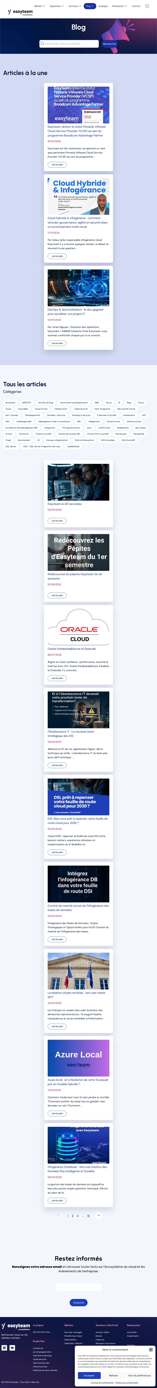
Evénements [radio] (129, 415)
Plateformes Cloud (73, 1336)
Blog (88, 6)
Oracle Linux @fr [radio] (44, 434)
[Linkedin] (4, 1348)
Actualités (132, 1332)
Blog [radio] (129, 402)
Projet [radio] (8, 440)
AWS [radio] (97, 402)
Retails (99, 1336)
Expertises (55, 6)
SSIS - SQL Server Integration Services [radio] (41, 446)
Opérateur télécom (73, 1343)
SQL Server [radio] (11, 446)
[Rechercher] (147, 6)
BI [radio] (119, 402)
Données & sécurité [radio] (81, 415)
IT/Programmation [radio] (71, 428)
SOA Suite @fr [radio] (128, 440)
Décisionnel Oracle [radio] (126, 409)
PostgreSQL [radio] (139, 434)
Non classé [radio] (141, 428)
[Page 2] (97, 1216)
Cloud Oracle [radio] (41, 409)
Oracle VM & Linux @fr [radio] (98, 434)
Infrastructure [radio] (113, 421)
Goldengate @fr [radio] (24, 421)
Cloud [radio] (141, 402)
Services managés (73, 1332)
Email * (78, 1280)
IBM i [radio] (79, 421)
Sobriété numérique (42, 1356)
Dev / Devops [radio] (12, 415)
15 (88, 1216)
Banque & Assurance (105, 1343)
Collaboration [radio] (60, 409)
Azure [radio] (109, 402)
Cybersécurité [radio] (81, 409)
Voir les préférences (139, 1375)
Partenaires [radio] (121, 434)
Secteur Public (102, 1332)
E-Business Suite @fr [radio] (107, 415)
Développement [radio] (32, 415)
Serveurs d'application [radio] (57, 440)
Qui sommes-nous (41, 1332)
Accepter (89, 1375)
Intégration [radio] (49, 428)
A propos (103, 6)
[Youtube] (12, 1348)
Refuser (113, 1375)
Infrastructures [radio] (134, 421)
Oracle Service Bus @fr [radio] (69, 434)
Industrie (100, 1339)
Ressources (118, 6)
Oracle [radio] (9, 434)
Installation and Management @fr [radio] (22, 428)
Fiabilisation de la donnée (45, 1370)
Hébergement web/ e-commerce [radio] (54, 421)
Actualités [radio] (10, 402)
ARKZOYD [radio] (26, 402)
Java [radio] (89, 428)
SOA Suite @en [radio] (108, 440)
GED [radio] (8, 421)
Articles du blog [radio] (45, 402)
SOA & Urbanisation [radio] (84, 440)
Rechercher (109, 43)
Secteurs (73, 6)
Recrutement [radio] (24, 440)
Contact (136, 6)
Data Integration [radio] (102, 409)
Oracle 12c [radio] (24, 434)
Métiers (38, 6)
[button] (150, 1349)
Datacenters (70, 1339)
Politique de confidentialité (102, 1382)
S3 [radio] (38, 440)
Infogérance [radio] (94, 421)
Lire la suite (57, 164)
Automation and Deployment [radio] (74, 402)
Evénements (133, 1336)
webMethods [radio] (73, 446)
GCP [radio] (144, 415)
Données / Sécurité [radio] (56, 415)
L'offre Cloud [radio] (104, 428)
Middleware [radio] (123, 428)
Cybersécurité (39, 1359)
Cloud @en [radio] (23, 409)
